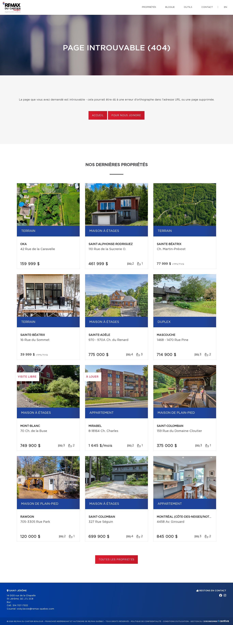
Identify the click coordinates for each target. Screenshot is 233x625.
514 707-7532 (20, 605)
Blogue (170, 7)
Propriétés (149, 7)
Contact (207, 7)
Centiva (223, 621)
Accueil (98, 115)
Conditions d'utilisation (176, 621)
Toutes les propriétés (117, 559)
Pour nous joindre (126, 115)
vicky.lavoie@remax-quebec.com (35, 609)
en (225, 7)
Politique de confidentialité (146, 621)
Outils (188, 7)
